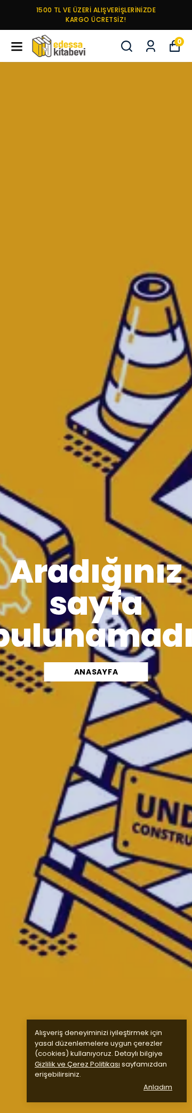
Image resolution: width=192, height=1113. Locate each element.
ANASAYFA (96, 672)
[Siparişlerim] (150, 46)
